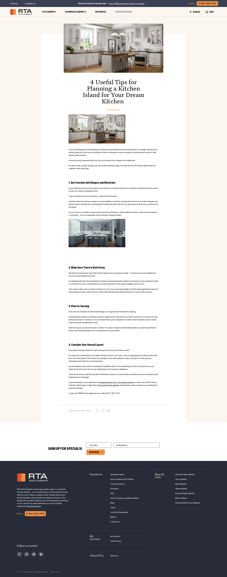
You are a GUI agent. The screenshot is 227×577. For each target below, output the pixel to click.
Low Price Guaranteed (119, 512)
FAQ (112, 493)
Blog (112, 503)
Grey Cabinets (181, 479)
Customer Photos (117, 484)
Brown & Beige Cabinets (184, 493)
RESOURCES (100, 12)
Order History (115, 541)
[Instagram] (26, 554)
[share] (97, 411)
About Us (114, 556)
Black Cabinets (181, 498)
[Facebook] (103, 411)
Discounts (114, 489)
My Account (115, 536)
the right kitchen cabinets (109, 385)
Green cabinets (181, 489)
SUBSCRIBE (94, 452)
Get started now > (33, 506)
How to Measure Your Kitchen (122, 479)
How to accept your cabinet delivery (124, 498)
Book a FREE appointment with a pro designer (126, 3)
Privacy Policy (55, 572)
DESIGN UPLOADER (124, 12)
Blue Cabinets (180, 484)
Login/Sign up (30, 3)
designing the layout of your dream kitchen (116, 382)
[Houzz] (41, 554)
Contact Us (115, 522)
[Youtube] (33, 554)
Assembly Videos (117, 474)
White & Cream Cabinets (185, 474)
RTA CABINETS (49, 12)
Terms (113, 507)
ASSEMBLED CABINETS (75, 12)
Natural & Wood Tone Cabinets (187, 503)
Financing (14, 3)
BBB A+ (113, 517)
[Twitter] (108, 411)
